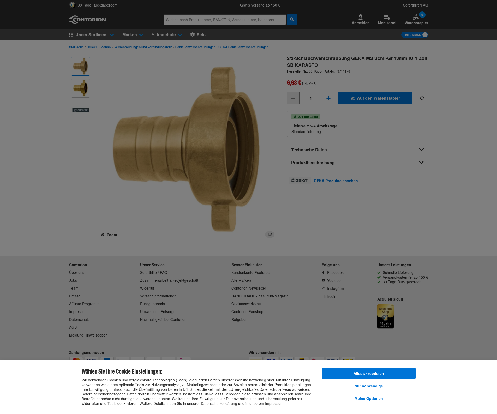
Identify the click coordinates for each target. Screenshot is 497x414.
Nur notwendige (369, 385)
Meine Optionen (369, 398)
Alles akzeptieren (369, 373)
